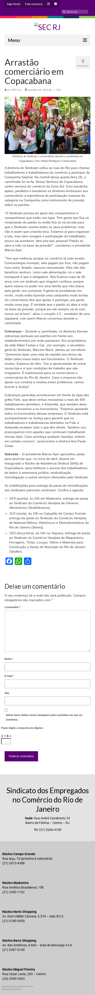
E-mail (9, 676)
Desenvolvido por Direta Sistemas (17, 986)
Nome (9, 658)
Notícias (47, 89)
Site (7, 693)
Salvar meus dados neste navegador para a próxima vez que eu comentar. (44, 717)
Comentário (13, 607)
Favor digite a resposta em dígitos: (22, 728)
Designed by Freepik (11, 989)
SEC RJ (16, 89)
